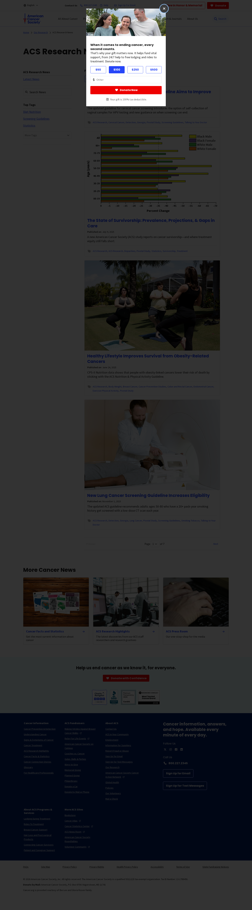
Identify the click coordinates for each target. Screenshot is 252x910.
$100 (116, 70)
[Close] (164, 8)
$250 (135, 70)
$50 (98, 70)
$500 (154, 70)
